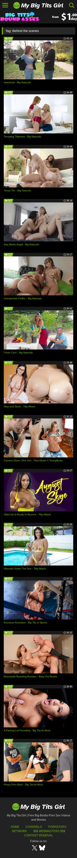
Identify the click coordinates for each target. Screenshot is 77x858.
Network (19, 831)
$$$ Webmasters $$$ (49, 831)
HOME (15, 826)
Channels (34, 826)
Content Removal (38, 835)
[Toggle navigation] (5, 5)
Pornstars (57, 826)
